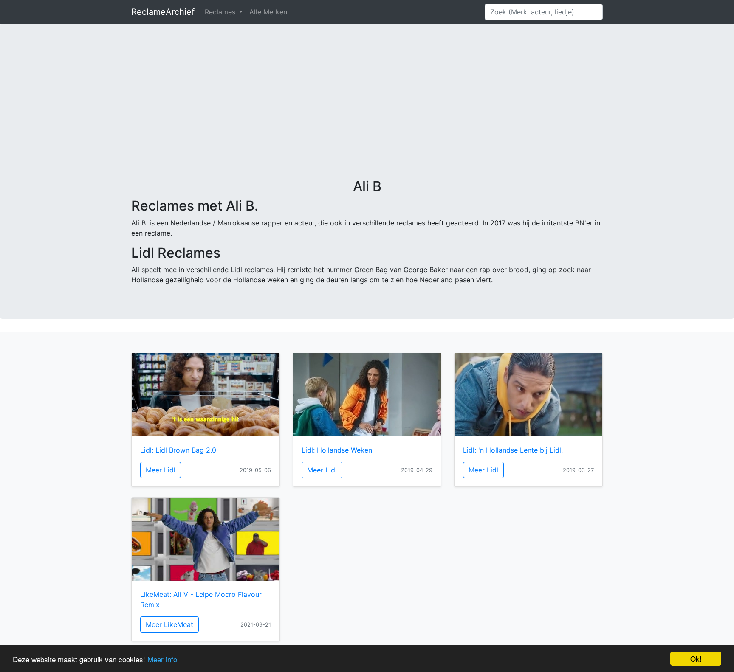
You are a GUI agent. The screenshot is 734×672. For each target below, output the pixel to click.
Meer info (162, 659)
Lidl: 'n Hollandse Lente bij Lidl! (513, 450)
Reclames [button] (221, 12)
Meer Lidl (160, 470)
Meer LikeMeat (169, 624)
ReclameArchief (163, 12)
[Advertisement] (367, 114)
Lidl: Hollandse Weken (337, 450)
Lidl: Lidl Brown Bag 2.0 (178, 450)
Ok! (696, 658)
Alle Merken (268, 12)
